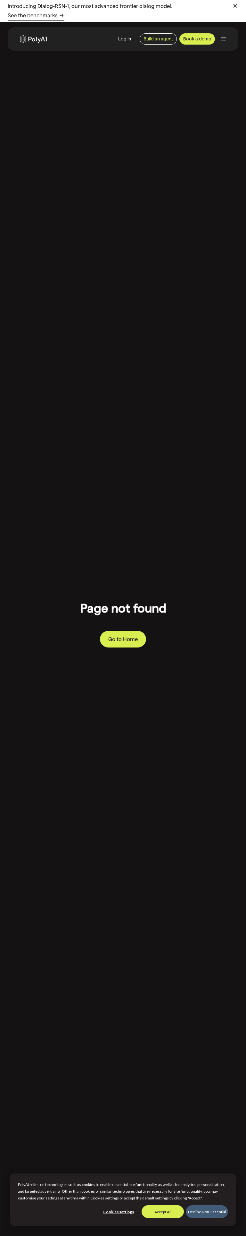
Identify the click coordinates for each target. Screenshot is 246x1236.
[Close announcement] (235, 6)
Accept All (162, 1211)
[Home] (33, 39)
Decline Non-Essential (207, 1211)
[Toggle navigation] (223, 39)
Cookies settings (118, 1211)
